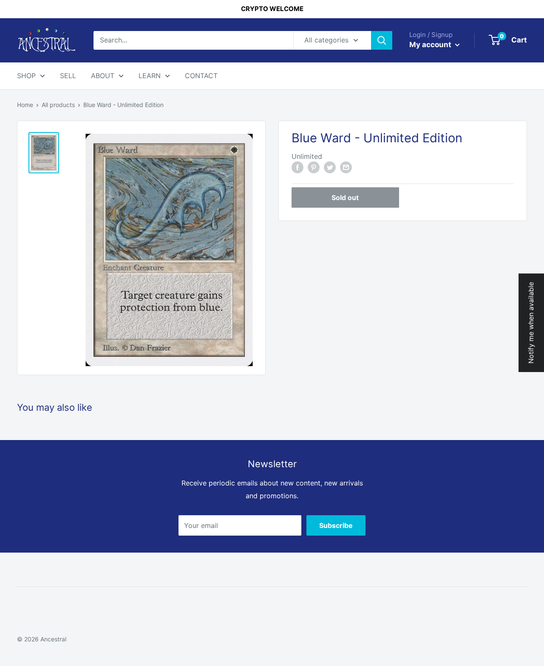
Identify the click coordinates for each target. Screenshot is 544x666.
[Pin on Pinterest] (314, 167)
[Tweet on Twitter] (330, 167)
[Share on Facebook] (297, 167)
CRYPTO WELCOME (272, 9)
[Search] (381, 40)
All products (58, 104)
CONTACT (201, 75)
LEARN (150, 75)
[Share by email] (346, 167)
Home (25, 104)
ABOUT (102, 75)
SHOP (26, 75)
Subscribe (336, 525)
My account (431, 44)
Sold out (345, 197)
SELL (68, 75)
